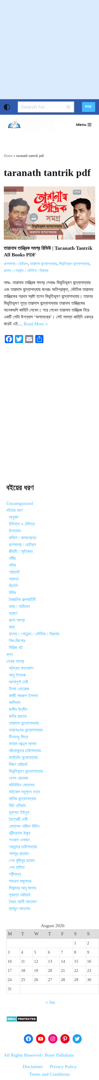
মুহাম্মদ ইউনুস (19, 812)
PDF (88, 107)
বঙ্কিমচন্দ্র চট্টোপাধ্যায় (25, 750)
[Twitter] (77, 1038)
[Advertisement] (49, 49)
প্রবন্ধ (14, 578)
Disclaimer (33, 1066)
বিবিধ (12, 592)
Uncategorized (19, 503)
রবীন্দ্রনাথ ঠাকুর (19, 833)
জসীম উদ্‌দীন (18, 709)
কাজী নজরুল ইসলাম (23, 695)
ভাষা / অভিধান (19, 606)
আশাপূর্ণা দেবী (18, 681)
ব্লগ (9, 654)
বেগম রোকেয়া (18, 778)
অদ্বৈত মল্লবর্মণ (21, 668)
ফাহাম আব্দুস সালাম (22, 743)
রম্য (12, 627)
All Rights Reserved (22, 1055)
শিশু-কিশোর (17, 640)
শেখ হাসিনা (16, 867)
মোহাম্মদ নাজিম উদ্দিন (24, 826)
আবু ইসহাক (17, 675)
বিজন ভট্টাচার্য (18, 764)
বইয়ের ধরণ (14, 510)
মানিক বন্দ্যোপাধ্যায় (22, 798)
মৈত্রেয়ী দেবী (18, 819)
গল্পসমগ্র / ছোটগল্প (16, 263)
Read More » (36, 323)
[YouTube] (40, 1038)
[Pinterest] (65, 1038)
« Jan (50, 1002)
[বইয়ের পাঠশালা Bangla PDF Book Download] (29, 124)
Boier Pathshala (59, 1055)
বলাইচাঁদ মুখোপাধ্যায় (23, 757)
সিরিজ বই (16, 647)
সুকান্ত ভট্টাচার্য (19, 894)
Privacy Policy (63, 1066)
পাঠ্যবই (14, 572)
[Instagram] (52, 1038)
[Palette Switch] (7, 107)
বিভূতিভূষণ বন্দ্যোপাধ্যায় (74, 263)
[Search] (68, 107)
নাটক (12, 565)
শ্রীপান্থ (15, 874)
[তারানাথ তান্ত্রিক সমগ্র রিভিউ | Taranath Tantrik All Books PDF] (49, 213)
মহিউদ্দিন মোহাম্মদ (22, 784)
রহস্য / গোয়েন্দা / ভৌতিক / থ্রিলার (26, 270)
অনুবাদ (14, 517)
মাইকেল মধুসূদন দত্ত (24, 791)
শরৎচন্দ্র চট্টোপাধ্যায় (23, 846)
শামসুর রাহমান (19, 853)
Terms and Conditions (49, 1074)
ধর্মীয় (12, 558)
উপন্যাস (15, 530)
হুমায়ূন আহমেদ (19, 908)
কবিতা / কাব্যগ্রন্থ (22, 537)
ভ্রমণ (13, 613)
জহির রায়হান (18, 716)
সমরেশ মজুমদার (20, 881)
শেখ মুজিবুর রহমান (22, 860)
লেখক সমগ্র (15, 661)
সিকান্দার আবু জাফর (22, 888)
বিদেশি (13, 585)
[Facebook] (28, 1038)
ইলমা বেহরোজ (19, 688)
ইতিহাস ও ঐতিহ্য (22, 524)
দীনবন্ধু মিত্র (18, 736)
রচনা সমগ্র (17, 620)
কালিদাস (14, 702)
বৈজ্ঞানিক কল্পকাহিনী (22, 599)
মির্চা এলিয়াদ (17, 805)
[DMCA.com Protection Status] (21, 1020)
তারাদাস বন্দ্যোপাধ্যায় (43, 263)
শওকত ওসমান (19, 839)
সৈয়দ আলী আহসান (23, 901)
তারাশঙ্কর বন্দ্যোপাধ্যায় (26, 730)
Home (8, 156)
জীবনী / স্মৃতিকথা (21, 551)
